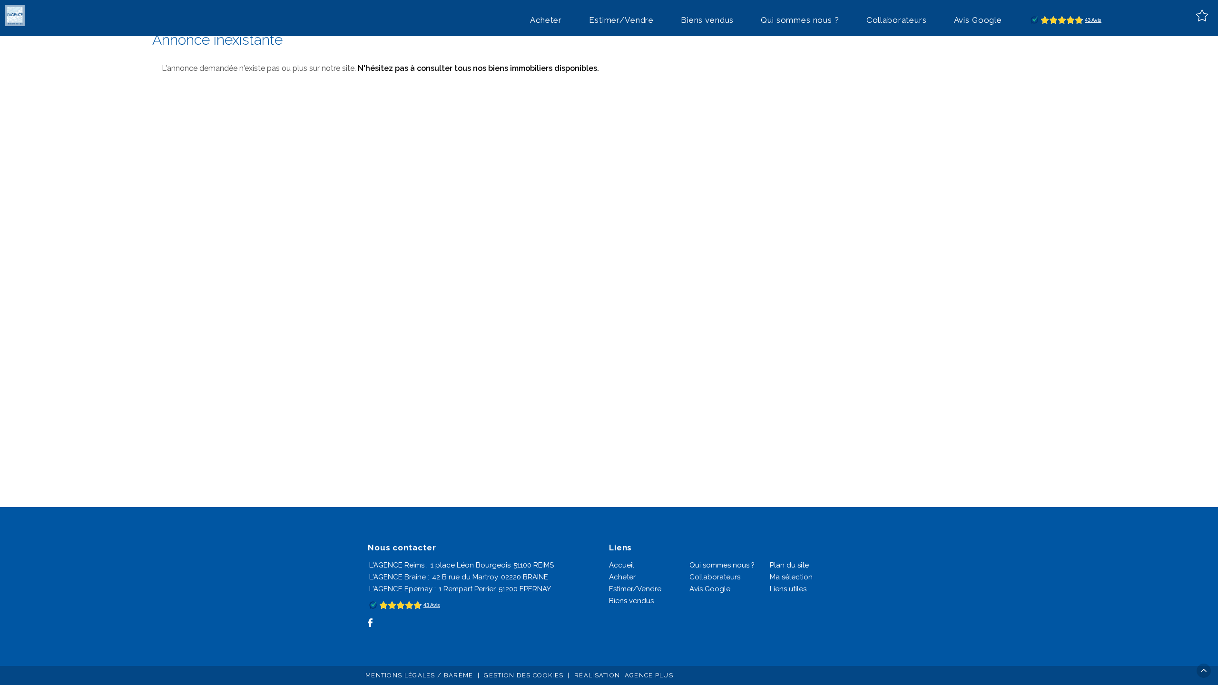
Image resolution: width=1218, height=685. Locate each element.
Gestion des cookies (523, 675)
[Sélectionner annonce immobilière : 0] (1202, 15)
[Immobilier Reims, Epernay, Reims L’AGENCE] (15, 15)
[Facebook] (370, 622)
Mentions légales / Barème (419, 675)
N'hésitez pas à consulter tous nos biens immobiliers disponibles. (478, 68)
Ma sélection (791, 577)
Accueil (621, 565)
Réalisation (623, 675)
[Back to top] (1204, 671)
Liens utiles (788, 589)
